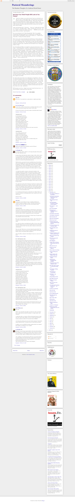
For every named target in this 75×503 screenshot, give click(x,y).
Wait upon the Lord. (53, 245)
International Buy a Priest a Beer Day (54, 476)
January (51, 328)
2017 (50, 179)
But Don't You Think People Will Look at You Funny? (54, 307)
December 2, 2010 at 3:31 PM (21, 285)
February (51, 326)
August (51, 316)
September (52, 315)
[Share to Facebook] (33, 92)
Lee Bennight (18, 150)
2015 (50, 182)
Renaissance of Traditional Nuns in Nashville (53, 211)
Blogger (43, 500)
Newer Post (15, 350)
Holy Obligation (52, 240)
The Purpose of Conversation (52, 272)
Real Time (53, 61)
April (51, 323)
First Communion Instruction (53, 437)
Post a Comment (17, 345)
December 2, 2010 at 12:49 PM (21, 198)
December (52, 192)
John (16, 97)
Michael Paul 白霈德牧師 (20, 144)
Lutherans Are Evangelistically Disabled (53, 260)
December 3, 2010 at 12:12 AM (21, 342)
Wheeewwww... (52, 299)
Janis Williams (18, 308)
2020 (50, 174)
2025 (50, 166)
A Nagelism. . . (50, 443)
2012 (50, 187)
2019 (50, 176)
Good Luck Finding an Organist (53, 431)
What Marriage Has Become (53, 295)
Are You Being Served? (54, 293)
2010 (50, 190)
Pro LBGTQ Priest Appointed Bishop (54, 456)
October (51, 313)
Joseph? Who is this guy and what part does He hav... (54, 243)
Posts (50, 336)
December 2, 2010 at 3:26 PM (21, 267)
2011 (50, 189)
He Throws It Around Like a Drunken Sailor (54, 226)
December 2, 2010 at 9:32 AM (21, 111)
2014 (50, 184)
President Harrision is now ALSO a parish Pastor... (54, 233)
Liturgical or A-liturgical (54, 304)
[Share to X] (31, 92)
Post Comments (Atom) (31, 354)
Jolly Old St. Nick (53, 300)
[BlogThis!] (30, 92)
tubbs (17, 200)
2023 (50, 170)
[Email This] (29, 92)
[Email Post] (27, 91)
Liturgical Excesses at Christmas (54, 231)
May (51, 321)
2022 (50, 171)
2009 (50, 330)
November (52, 312)
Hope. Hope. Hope (53, 297)
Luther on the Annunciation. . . (53, 482)
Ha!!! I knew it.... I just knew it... (54, 206)
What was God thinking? (54, 218)
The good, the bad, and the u (54, 42)
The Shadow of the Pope (54, 213)
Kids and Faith (52, 290)
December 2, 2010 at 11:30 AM (21, 142)
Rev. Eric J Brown (19, 105)
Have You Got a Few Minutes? (53, 283)
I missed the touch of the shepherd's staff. (54, 263)
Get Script (50, 61)
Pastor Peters (54, 109)
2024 (50, 168)
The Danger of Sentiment (54, 215)
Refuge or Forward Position (53, 280)
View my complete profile (52, 125)
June (51, 320)
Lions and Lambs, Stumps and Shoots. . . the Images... (54, 286)
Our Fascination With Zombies (53, 488)
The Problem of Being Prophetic (54, 269)
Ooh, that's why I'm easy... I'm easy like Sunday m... (54, 266)
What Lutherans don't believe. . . (54, 469)
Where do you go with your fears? (54, 239)
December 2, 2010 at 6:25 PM (21, 327)
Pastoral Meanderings (23, 4)
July (51, 318)
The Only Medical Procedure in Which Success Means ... (54, 203)
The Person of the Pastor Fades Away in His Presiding (54, 197)
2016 (50, 181)
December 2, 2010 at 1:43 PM (21, 236)
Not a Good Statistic (53, 208)
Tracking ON (57, 61)
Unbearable (52, 310)
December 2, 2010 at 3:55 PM (21, 305)
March (51, 324)
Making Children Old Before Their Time (53, 255)
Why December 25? (53, 216)
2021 (50, 173)
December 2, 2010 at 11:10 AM (21, 128)
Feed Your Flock (53, 291)
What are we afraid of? (56, 47)
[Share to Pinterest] (34, 92)
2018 (50, 178)
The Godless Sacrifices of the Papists (54, 194)
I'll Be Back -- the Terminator (53, 275)
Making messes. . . (51, 55)
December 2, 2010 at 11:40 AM (21, 147)
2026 (50, 165)
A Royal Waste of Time (54, 276)
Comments (51, 338)
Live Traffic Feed (54, 33)
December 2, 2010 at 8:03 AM (21, 103)
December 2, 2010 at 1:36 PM (21, 205)
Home (28, 350)
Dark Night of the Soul (54, 278)
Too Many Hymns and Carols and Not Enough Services (54, 222)
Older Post (42, 350)
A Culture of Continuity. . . (54, 288)
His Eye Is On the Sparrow (53, 248)
